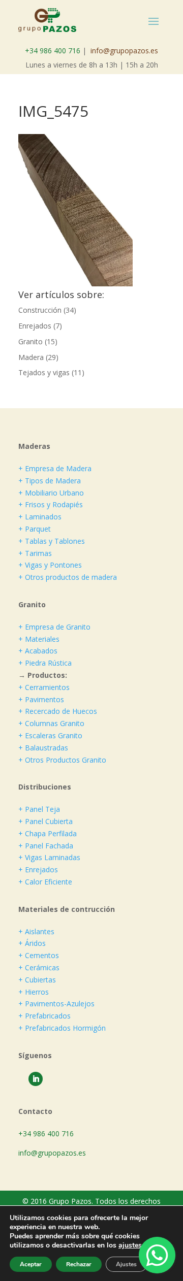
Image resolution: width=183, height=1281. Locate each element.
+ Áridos (32, 943)
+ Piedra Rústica (45, 663)
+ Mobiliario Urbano (51, 493)
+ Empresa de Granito (54, 627)
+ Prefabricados (44, 1016)
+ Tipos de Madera (49, 480)
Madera (31, 357)
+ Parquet (34, 529)
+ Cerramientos (44, 687)
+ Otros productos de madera (67, 577)
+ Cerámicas (38, 967)
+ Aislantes (36, 931)
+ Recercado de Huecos (57, 711)
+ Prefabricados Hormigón (62, 1028)
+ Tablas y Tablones (51, 541)
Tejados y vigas (44, 372)
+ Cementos (38, 955)
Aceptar (31, 1264)
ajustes (130, 1245)
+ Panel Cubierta (45, 821)
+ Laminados (40, 516)
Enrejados (34, 326)
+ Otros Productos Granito (62, 760)
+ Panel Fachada (45, 845)
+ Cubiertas (37, 979)
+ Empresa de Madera (55, 468)
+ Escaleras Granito (50, 735)
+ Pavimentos (41, 699)
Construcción (40, 310)
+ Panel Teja (39, 809)
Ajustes (126, 1264)
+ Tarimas (35, 553)
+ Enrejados (38, 869)
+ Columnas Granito (51, 723)
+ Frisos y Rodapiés (50, 504)
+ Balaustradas (43, 747)
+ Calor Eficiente (45, 881)
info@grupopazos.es (124, 50)
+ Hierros (33, 992)
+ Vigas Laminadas (49, 857)
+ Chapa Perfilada (47, 833)
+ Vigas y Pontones (50, 565)
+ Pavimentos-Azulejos (56, 1003)
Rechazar (79, 1264)
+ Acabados (37, 650)
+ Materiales (38, 639)
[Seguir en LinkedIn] (35, 1079)
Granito (30, 341)
